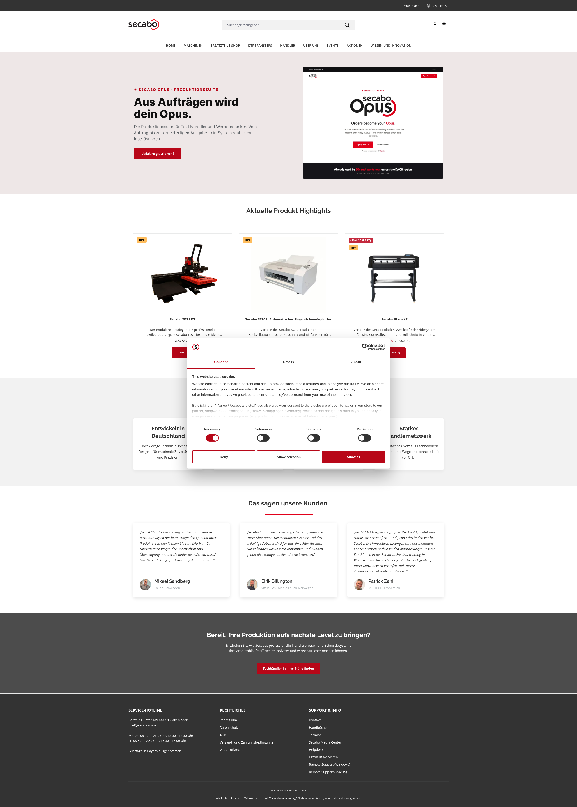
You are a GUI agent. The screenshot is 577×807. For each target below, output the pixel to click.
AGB (223, 735)
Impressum (228, 720)
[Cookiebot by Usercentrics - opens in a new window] (365, 347)
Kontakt (315, 720)
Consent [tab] (221, 362)
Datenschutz (229, 727)
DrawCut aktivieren (323, 757)
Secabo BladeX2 (395, 319)
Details (182, 353)
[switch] (263, 438)
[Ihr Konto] (435, 25)
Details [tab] (288, 362)
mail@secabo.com (142, 725)
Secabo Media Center (325, 742)
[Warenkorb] (444, 25)
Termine (315, 735)
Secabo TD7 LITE (183, 319)
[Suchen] (347, 25)
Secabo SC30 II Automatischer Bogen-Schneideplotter (288, 319)
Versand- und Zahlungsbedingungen (247, 742)
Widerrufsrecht (231, 749)
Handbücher (318, 727)
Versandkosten (278, 798)
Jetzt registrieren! (158, 153)
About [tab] (356, 362)
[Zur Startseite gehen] (143, 24)
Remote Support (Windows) (329, 764)
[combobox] (280, 25)
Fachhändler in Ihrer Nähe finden (288, 668)
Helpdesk (316, 749)
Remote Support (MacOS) (328, 772)
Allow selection (289, 457)
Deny (224, 457)
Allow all (353, 457)
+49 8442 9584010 (166, 720)
